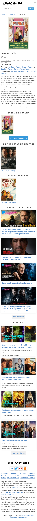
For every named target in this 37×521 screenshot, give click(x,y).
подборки (31, 475)
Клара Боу (28, 69)
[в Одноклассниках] (25, 468)
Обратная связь (27, 515)
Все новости (18, 317)
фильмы (23, 473)
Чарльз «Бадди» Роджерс (25, 67)
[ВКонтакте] (12, 468)
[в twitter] (16, 468)
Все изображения (18, 138)
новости (14, 473)
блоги (3, 475)
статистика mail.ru (27, 478)
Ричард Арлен (19, 69)
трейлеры (4, 473)
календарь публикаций (10, 478)
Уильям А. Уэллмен (17, 71)
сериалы (32, 473)
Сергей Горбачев (7, 494)
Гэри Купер (11, 67)
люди (17, 475)
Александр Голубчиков (14, 492)
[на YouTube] (20, 468)
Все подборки (18, 453)
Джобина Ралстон (7, 69)
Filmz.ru (15, 487)
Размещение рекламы (18, 517)
